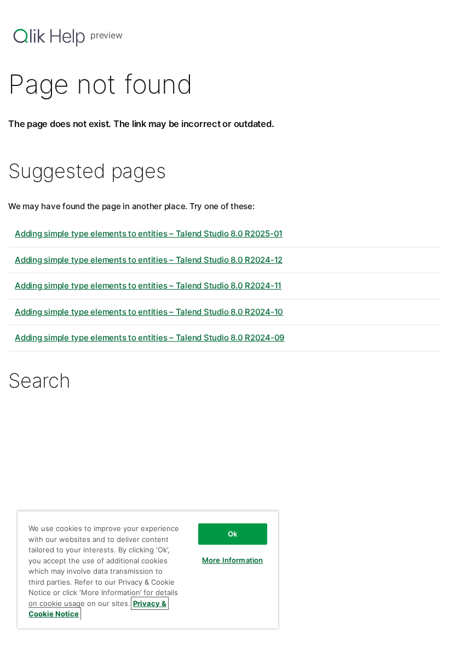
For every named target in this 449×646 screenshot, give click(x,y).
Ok (232, 533)
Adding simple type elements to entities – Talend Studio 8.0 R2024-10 (149, 312)
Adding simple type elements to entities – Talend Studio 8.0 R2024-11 (148, 285)
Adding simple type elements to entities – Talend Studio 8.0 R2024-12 (149, 260)
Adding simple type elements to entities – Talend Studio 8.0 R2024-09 (150, 337)
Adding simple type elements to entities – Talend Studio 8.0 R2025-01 (149, 233)
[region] (148, 569)
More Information (232, 560)
